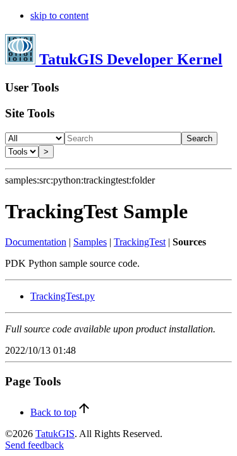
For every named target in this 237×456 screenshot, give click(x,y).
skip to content (59, 15)
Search (199, 138)
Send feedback (34, 445)
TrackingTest (140, 242)
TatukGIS (55, 433)
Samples (90, 242)
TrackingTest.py (62, 296)
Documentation (35, 242)
